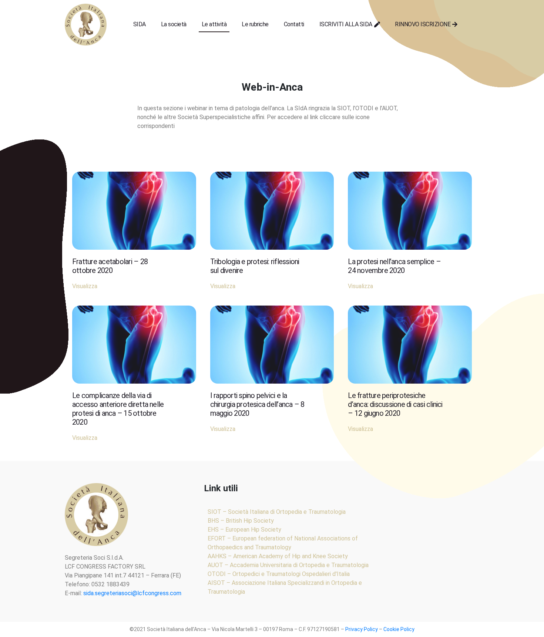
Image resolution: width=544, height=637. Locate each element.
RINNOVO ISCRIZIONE (422, 24)
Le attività (214, 24)
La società (174, 24)
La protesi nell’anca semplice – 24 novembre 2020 (394, 266)
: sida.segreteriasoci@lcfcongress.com (131, 593)
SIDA (139, 24)
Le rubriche (255, 24)
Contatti (294, 24)
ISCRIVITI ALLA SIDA (345, 24)
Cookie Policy (398, 629)
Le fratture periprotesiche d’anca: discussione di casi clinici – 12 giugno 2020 (395, 404)
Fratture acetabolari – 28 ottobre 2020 (110, 266)
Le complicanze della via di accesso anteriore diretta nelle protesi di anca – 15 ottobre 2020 (118, 409)
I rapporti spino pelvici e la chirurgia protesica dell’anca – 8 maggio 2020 (257, 404)
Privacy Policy (361, 629)
